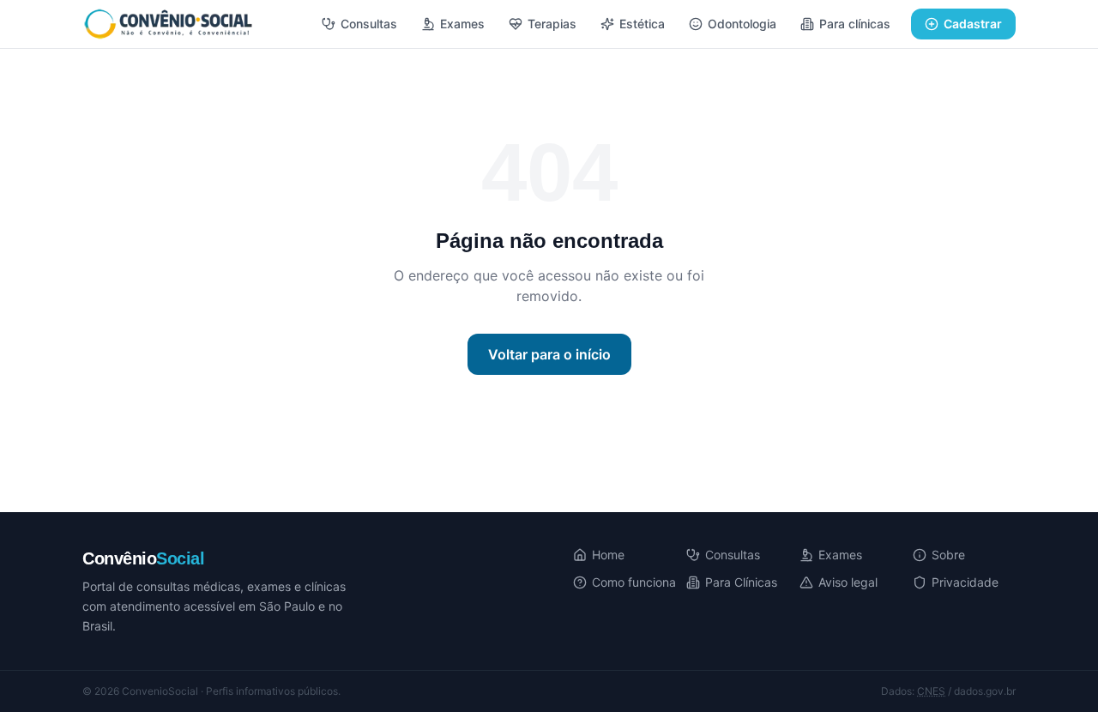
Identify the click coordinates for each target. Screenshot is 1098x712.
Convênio (143, 558)
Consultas (369, 23)
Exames (462, 23)
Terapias (552, 23)
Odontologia (742, 23)
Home (608, 554)
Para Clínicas (741, 582)
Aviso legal (848, 582)
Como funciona (634, 582)
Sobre (948, 554)
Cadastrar (973, 23)
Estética (642, 23)
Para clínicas (854, 23)
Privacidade (965, 582)
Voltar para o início (549, 354)
